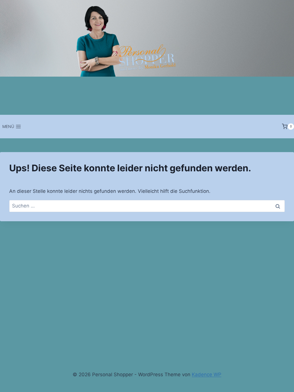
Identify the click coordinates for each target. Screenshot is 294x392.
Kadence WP (206, 374)
